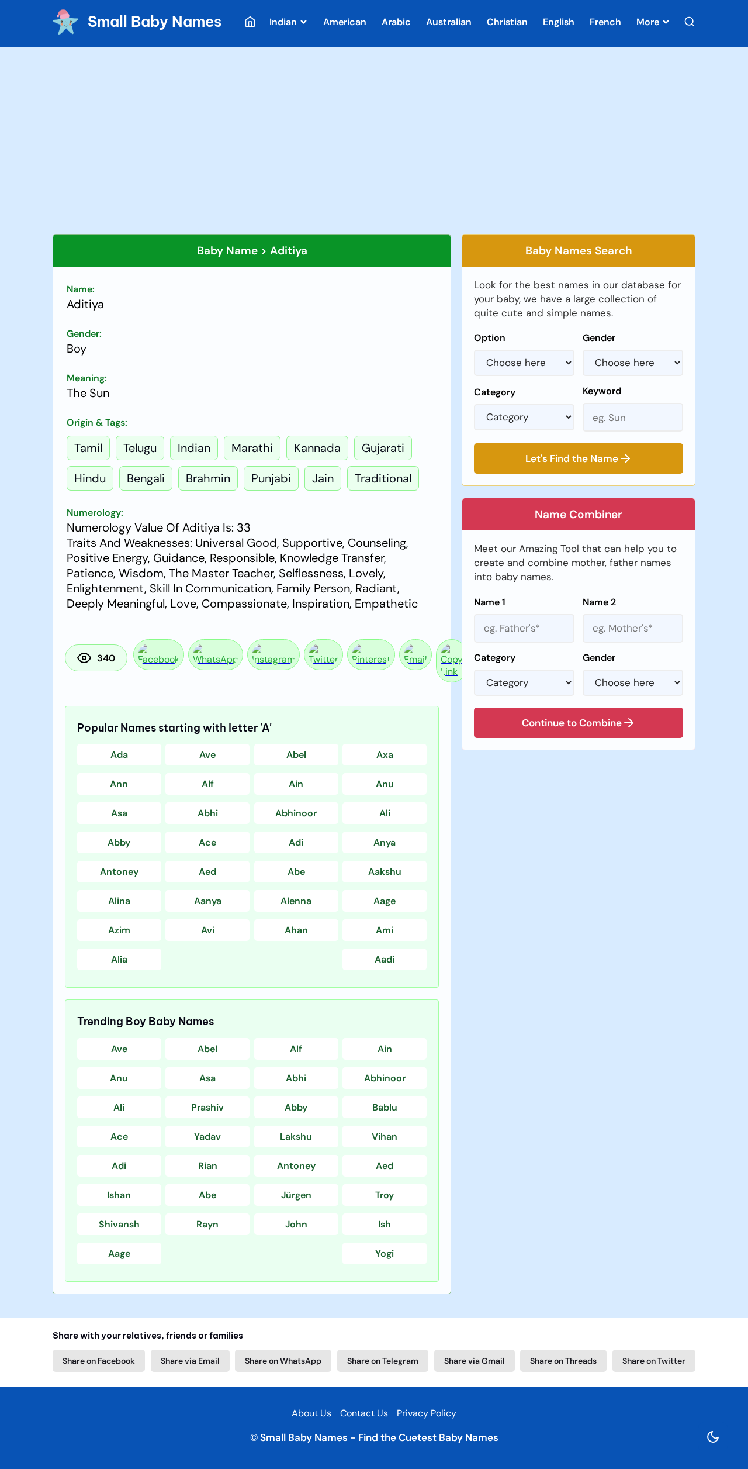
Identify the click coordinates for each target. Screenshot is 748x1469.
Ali (384, 813)
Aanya (207, 901)
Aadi (384, 959)
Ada (119, 755)
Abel (296, 755)
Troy (384, 1195)
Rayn (207, 1224)
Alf (208, 784)
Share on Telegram (382, 1361)
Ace (207, 842)
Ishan (119, 1195)
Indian (284, 22)
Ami (384, 930)
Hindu (90, 478)
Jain (323, 478)
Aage (384, 901)
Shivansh (119, 1224)
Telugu (140, 448)
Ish (384, 1224)
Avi (207, 930)
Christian (507, 22)
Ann (119, 784)
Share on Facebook (99, 1361)
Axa (384, 755)
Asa (119, 813)
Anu (385, 784)
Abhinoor (296, 813)
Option (489, 338)
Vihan (384, 1136)
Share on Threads (563, 1361)
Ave (207, 755)
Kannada (317, 448)
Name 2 (599, 602)
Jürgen (296, 1195)
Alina (119, 901)
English (558, 22)
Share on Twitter (653, 1361)
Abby (119, 842)
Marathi (252, 448)
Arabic (396, 22)
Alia (119, 959)
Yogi (384, 1253)
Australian (449, 22)
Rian (207, 1166)
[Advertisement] (374, 140)
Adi (296, 842)
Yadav (207, 1136)
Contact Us (364, 1413)
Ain (296, 784)
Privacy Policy (426, 1413)
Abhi (208, 813)
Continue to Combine (572, 722)
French (605, 22)
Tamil (88, 448)
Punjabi (271, 478)
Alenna (295, 901)
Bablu (384, 1107)
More (649, 22)
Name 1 (489, 602)
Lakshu (296, 1136)
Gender (599, 338)
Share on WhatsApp (283, 1361)
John (296, 1224)
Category (494, 392)
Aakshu (384, 871)
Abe (296, 871)
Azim (119, 930)
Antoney (119, 871)
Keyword (602, 391)
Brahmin (208, 478)
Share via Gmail (474, 1361)
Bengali (146, 478)
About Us (311, 1413)
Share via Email (190, 1361)
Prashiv (207, 1107)
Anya (384, 842)
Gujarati (383, 448)
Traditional (383, 478)
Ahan (296, 930)
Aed (207, 871)
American (344, 22)
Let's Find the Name (571, 458)
